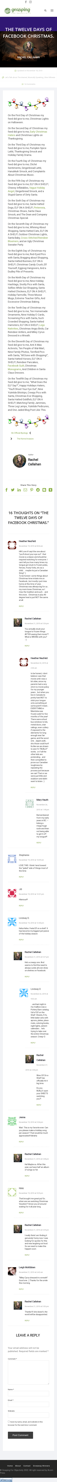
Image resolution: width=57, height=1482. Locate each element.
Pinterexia (39, 207)
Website (11, 1411)
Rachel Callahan (33, 618)
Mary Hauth (42, 799)
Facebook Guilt (16, 365)
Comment (12, 1359)
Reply (21, 606)
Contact (27, 1466)
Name (11, 1389)
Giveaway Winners (41, 1466)
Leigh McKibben (27, 1267)
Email (10, 1400)
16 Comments (29, 84)
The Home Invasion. (25, 439)
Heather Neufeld (27, 541)
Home (10, 1466)
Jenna (22, 1117)
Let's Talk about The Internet (16, 77)
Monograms (14, 369)
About (18, 1466)
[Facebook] (26, 2)
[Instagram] (30, 2)
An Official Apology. (19, 433)
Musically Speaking (35, 77)
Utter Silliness (49, 77)
